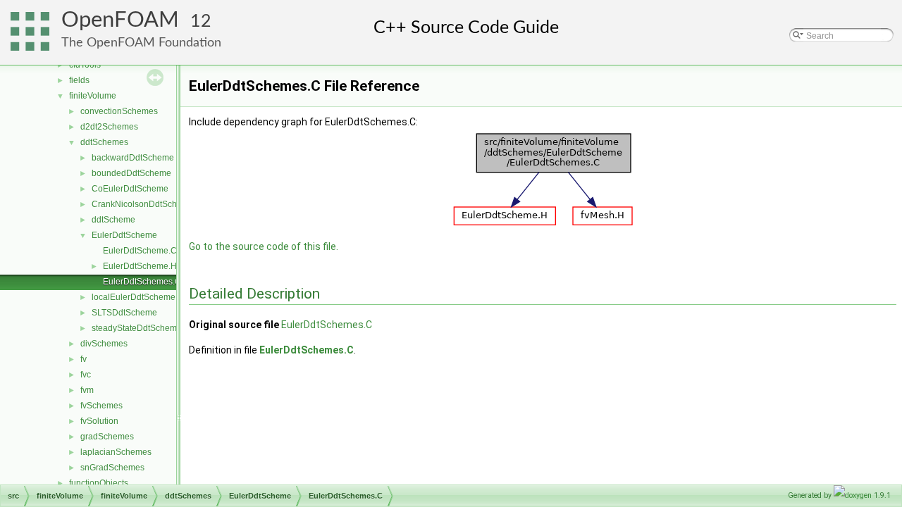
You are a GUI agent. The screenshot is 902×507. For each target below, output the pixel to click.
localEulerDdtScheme (133, 297)
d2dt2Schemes (109, 127)
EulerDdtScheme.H (140, 266)
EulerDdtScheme (124, 235)
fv (83, 359)
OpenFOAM (120, 20)
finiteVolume (92, 96)
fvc (85, 375)
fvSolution (99, 421)
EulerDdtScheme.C (140, 251)
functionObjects (98, 483)
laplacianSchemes (116, 452)
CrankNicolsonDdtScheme (143, 204)
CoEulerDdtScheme (130, 189)
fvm (87, 390)
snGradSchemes (112, 467)
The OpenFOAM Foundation (141, 42)
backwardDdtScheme (133, 158)
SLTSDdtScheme (124, 313)
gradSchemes (107, 437)
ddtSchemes (104, 142)
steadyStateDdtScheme (137, 328)
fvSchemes (101, 406)
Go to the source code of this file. (263, 246)
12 (200, 21)
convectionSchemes (119, 111)
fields (79, 80)
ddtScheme (113, 220)
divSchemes (104, 344)
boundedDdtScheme (131, 173)
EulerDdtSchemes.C (142, 282)
